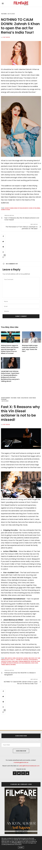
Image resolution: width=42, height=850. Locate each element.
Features (4, 13)
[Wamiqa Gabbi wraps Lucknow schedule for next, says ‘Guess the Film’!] (31, 337)
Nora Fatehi (33, 208)
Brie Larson (8, 658)
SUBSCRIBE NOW (21, 751)
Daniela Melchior (29, 658)
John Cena (14, 661)
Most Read (32, 398)
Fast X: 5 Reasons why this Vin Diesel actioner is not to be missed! (20, 413)
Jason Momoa (33, 659)
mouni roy (25, 208)
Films (18, 398)
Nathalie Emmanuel (25, 663)
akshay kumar (9, 208)
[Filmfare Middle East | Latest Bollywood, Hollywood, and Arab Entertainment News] (21, 3)
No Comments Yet (12, 264)
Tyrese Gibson (5, 664)
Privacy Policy (17, 843)
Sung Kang (34, 663)
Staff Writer (6, 37)
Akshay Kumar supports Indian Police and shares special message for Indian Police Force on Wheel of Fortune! (9, 349)
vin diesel (13, 664)
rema (38, 208)
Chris (14, 658)
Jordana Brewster (24, 661)
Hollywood (24, 398)
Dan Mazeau (19, 658)
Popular (3, 399)
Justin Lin (33, 661)
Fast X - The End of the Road (19, 659)
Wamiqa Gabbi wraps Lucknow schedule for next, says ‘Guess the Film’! (30, 348)
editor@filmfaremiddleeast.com (29, 766)
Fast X (8, 659)
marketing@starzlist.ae (21, 762)
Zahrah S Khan (5, 209)
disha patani (18, 208)
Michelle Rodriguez (13, 663)
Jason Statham (6, 661)
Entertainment (5, 398)
